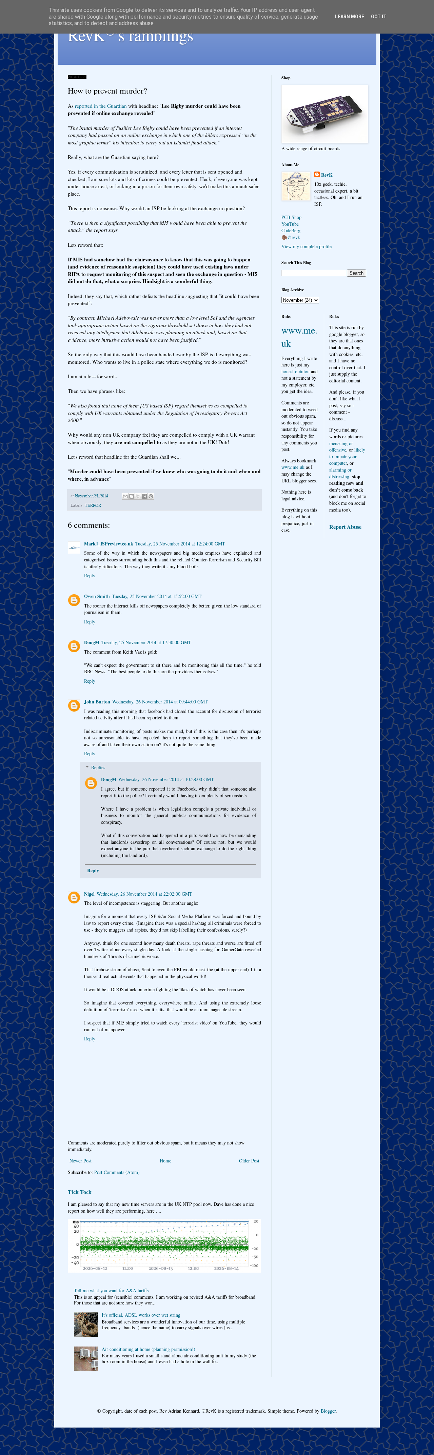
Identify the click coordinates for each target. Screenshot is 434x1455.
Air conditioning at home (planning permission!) (148, 1349)
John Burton (97, 701)
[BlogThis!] (131, 496)
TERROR (93, 505)
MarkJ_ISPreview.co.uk (108, 543)
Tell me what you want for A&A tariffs (111, 1290)
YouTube (290, 224)
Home (165, 1160)
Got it (379, 16)
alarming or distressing (340, 473)
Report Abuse (345, 527)
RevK (327, 175)
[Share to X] (138, 496)
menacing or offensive (341, 446)
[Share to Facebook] (144, 496)
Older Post (249, 1160)
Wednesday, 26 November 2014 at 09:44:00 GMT (160, 701)
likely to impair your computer (347, 456)
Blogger (328, 1411)
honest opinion (295, 371)
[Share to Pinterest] (150, 496)
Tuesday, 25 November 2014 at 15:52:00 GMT (157, 596)
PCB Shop (291, 217)
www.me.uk (292, 467)
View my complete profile (306, 246)
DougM (91, 642)
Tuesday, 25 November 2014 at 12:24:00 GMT (180, 543)
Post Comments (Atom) (117, 1172)
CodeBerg (290, 230)
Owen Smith (97, 596)
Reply (89, 575)
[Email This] (125, 496)
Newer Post (81, 1160)
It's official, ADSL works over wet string (141, 1315)
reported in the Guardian (101, 105)
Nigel (89, 893)
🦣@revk (290, 237)
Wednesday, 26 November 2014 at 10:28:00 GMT (166, 779)
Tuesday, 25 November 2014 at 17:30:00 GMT (146, 642)
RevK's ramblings (131, 34)
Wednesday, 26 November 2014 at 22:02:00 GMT (144, 894)
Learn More (349, 16)
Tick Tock (80, 1192)
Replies (98, 767)
